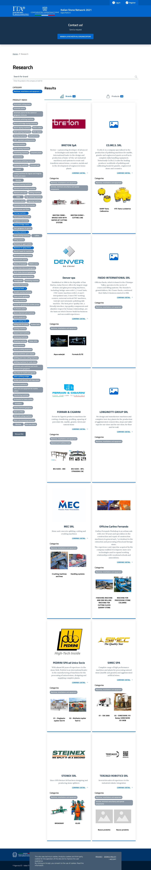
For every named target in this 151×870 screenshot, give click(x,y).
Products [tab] (117, 96)
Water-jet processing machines (24, 420)
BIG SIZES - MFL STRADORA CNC (77, 470)
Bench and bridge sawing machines (25, 123)
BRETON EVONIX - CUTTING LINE (78, 216)
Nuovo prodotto (104, 829)
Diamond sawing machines (23, 184)
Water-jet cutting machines (23, 416)
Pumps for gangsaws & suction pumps (26, 304)
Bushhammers (34, 136)
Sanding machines (20, 328)
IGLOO (77, 823)
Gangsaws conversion (21, 221)
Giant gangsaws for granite (23, 228)
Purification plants (20, 309)
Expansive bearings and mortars (24, 205)
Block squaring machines (22, 132)
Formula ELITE (77, 354)
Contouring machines (21, 165)
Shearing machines (20, 341)
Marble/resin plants (20, 259)
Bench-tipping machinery (22, 127)
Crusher (18, 169)
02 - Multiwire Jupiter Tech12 (77, 719)
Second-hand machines (21, 333)
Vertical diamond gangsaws (23, 407)
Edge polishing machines (33, 197)
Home (15, 54)
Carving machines (19, 144)
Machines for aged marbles (23, 244)
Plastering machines (32, 280)
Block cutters (37, 127)
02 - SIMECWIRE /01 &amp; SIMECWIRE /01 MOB (122, 718)
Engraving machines (34, 201)
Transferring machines (21, 395)
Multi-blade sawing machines (23, 276)
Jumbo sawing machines (22, 235)
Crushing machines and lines (59, 575)
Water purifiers (19, 412)
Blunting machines (20, 136)
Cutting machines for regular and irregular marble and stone (27, 174)
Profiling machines (20, 300)
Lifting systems (19, 240)
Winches (18, 424)
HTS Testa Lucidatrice (122, 208)
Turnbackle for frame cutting (23, 399)
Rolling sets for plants (21, 324)
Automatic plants (19, 108)
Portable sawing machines (22, 292)
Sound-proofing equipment (23, 349)
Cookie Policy (110, 857)
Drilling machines (35, 192)
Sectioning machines (20, 337)
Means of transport (20, 264)
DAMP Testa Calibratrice (104, 209)
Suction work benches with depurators (26, 380)
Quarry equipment (20, 317)
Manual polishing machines (23, 255)
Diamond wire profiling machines (24, 188)
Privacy (99, 857)
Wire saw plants (30, 424)
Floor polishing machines (22, 217)
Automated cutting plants (22, 104)
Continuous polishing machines (24, 161)
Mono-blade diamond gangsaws (24, 268)
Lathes (37, 235)
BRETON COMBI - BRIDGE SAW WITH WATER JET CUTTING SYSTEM (59, 219)
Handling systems (78, 574)
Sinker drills (33, 341)
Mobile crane (33, 264)
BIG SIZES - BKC (59, 469)
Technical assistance (20, 384)
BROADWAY (59, 823)
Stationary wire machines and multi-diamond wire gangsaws (26, 367)
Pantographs (18, 280)
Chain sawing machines (21, 148)
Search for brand (21, 76)
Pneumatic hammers (21, 285)
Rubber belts (35, 324)
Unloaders (18, 403)
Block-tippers (37, 132)
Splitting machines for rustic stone (25, 362)
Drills (18, 197)
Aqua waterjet (59, 354)
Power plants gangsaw (21, 296)
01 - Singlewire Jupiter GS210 (59, 719)
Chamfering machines (21, 152)
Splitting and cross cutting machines (26, 358)
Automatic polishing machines (24, 119)
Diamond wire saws (20, 192)
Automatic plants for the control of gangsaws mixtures (25, 113)
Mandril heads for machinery (23, 251)
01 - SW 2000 (104, 715)
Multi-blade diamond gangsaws (24, 272)
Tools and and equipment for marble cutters (26, 389)
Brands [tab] (70, 96)
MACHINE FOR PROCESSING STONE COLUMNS (122, 600)
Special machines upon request (24, 354)
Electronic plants (19, 201)
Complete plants (36, 152)
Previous (48, 208)
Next (90, 208)
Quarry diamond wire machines (24, 313)
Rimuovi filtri (19, 434)
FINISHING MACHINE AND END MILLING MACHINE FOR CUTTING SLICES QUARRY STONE (104, 602)
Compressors (18, 157)
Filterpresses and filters (22, 209)
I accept (112, 859)
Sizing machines (19, 345)
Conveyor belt (34, 165)
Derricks (18, 180)
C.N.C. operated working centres (24, 140)
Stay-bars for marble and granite (24, 373)
